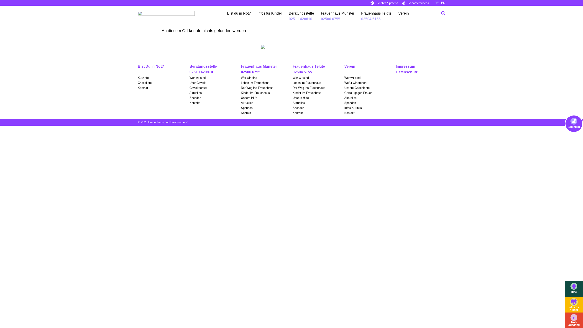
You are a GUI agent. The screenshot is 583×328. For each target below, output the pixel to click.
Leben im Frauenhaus (255, 83)
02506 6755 (250, 72)
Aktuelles (195, 93)
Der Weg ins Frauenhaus (257, 88)
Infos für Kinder (270, 13)
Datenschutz (407, 72)
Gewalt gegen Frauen (358, 93)
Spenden (574, 126)
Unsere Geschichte (357, 88)
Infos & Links (353, 108)
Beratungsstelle (301, 13)
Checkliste (145, 83)
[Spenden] (573, 121)
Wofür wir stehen (355, 83)
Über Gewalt (197, 83)
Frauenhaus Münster (337, 13)
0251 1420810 (201, 72)
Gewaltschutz (198, 88)
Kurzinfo (143, 77)
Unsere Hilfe (249, 98)
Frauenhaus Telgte (376, 13)
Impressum (405, 66)
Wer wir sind (197, 77)
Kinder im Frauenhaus (255, 93)
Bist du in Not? (239, 13)
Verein (403, 13)
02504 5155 (302, 72)
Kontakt (143, 88)
